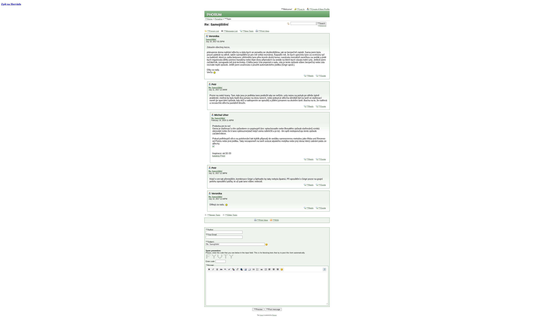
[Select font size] (237, 269)
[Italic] (213, 269)
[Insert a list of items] (257, 269)
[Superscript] (229, 269)
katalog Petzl (218, 156)
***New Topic (248, 31)
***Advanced (322, 25)
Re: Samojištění (215, 88)
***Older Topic (231, 215)
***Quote (322, 76)
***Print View (263, 31)
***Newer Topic (213, 215)
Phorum (274, 315)
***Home (208, 19)
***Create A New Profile (319, 9)
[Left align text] (270, 269)
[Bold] (209, 269)
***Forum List (213, 31)
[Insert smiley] (282, 269)
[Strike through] (221, 269)
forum (261, 315)
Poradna (218, 19)
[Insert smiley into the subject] (266, 244)
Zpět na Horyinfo (11, 4)
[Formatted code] (266, 269)
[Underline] (217, 269)
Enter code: (211, 261)
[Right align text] (278, 269)
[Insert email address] (249, 269)
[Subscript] (225, 269)
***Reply (309, 76)
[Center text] (274, 269)
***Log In (301, 9)
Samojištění (211, 39)
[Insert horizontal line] (253, 269)
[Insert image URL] (245, 269)
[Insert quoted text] (262, 269)
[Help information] (324, 269)
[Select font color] (233, 269)
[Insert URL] (241, 269)
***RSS (276, 220)
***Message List (231, 31)
